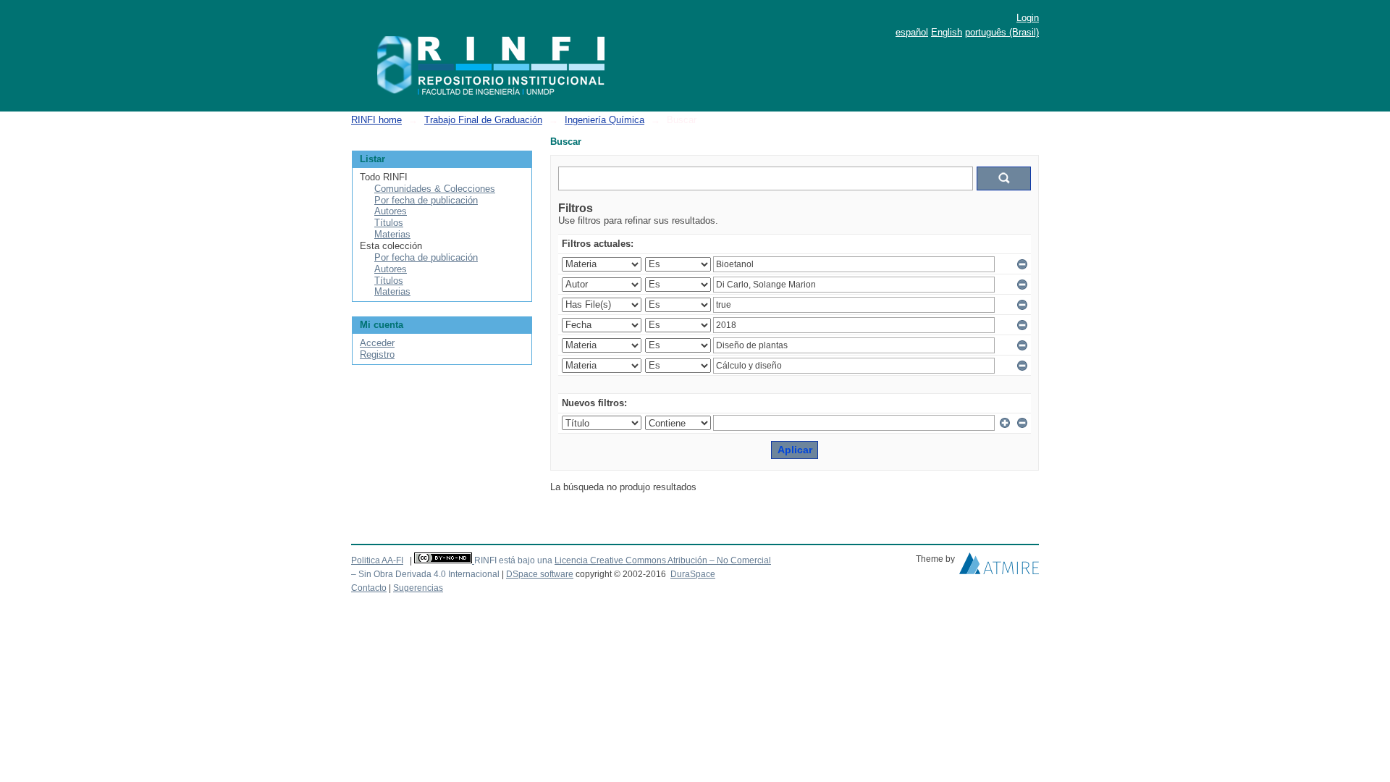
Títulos (388, 222)
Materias (392, 234)
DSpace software (539, 574)
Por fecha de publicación (426, 200)
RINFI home (376, 119)
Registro (377, 354)
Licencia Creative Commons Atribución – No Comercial (663, 560)
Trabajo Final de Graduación (483, 119)
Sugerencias (418, 588)
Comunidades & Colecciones (434, 188)
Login (1027, 17)
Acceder (377, 342)
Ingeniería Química (604, 119)
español (912, 32)
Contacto (369, 588)
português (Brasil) (1002, 32)
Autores (390, 211)
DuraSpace (692, 574)
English (946, 32)
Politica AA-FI (377, 560)
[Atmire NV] (999, 567)
